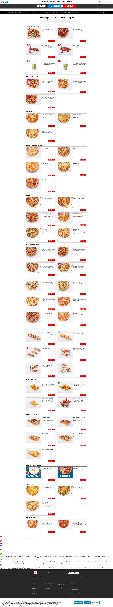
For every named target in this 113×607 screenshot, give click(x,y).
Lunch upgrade (75, 12)
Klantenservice (47, 588)
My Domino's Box (53, 10)
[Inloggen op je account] (111, 2)
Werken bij (69, 2)
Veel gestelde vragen (61, 587)
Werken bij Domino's (74, 585)
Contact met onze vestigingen (49, 583)
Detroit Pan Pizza (83, 12)
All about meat (56, 12)
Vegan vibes (99, 12)
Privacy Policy (22, 605)
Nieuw (38, 10)
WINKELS (63, 2)
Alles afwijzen (87, 602)
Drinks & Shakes (65, 10)
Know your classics (34, 12)
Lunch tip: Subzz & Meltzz (66, 12)
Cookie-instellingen (74, 595)
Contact (46, 582)
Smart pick (27, 12)
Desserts (72, 10)
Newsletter (33, 591)
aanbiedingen (44, 2)
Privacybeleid (73, 591)
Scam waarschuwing (74, 589)
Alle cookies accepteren (78, 602)
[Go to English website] (108, 2)
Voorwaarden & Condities (75, 592)
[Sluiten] (111, 602)
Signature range (48, 12)
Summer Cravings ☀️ (10, 12)
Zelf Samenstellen (91, 12)
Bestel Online (34, 583)
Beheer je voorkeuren (48, 586)
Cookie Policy (17, 605)
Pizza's (33, 10)
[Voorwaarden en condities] (80, 576)
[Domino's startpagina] (6, 2)
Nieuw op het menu (19, 12)
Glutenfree (105, 12)
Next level (41, 12)
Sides (59, 10)
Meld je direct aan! (61, 584)
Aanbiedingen (78, 10)
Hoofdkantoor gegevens (48, 585)
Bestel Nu (50, 41)
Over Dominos (56, 2)
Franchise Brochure (61, 586)
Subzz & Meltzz (44, 10)
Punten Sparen (34, 588)
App (32, 590)
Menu (50, 2)
